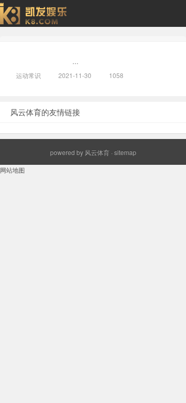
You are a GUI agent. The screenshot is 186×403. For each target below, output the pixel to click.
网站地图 (12, 169)
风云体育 (97, 152)
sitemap (125, 152)
